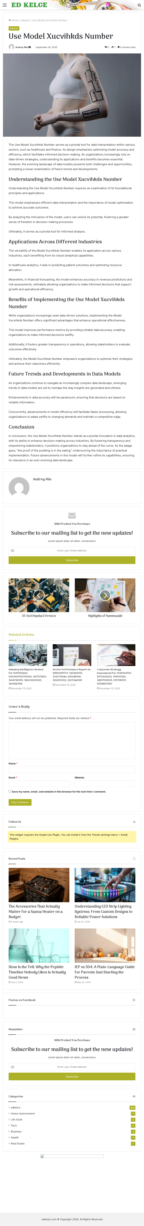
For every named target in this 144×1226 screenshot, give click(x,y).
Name (13, 763)
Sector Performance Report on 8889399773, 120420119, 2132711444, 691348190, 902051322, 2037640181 (71, 674)
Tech (14, 1125)
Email (13, 777)
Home (15, 20)
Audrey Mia (21, 47)
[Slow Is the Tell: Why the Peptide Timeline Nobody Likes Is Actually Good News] (39, 945)
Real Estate (18, 1143)
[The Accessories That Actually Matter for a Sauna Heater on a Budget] (39, 885)
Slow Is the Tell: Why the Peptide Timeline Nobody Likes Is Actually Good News (37, 972)
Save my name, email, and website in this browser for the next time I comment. (59, 791)
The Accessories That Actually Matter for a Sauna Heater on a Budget (36, 912)
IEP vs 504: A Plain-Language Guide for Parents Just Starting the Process (105, 972)
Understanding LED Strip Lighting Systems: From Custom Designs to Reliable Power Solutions (103, 912)
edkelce (25, 20)
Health (15, 1137)
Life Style (16, 1119)
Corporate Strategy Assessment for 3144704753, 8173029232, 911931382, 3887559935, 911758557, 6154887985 (114, 676)
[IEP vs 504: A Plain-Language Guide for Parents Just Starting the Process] (105, 945)
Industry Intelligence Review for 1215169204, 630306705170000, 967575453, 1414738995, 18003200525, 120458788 (28, 676)
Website (79, 777)
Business (16, 1131)
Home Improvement (23, 1113)
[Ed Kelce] (29, 5)
